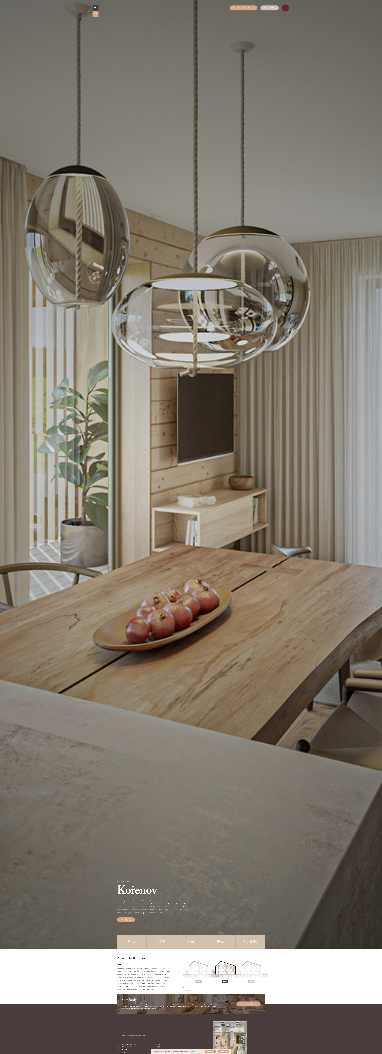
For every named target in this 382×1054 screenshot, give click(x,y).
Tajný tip (125, 920)
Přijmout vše (224, 1051)
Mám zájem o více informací (243, 8)
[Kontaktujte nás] (95, 14)
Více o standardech (247, 1004)
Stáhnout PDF (269, 8)
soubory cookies (189, 1051)
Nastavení (210, 1051)
